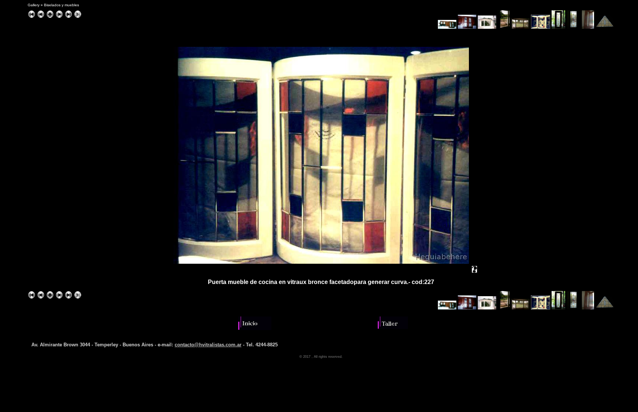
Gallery (34, 5)
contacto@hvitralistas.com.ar (208, 344)
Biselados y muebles (61, 5)
